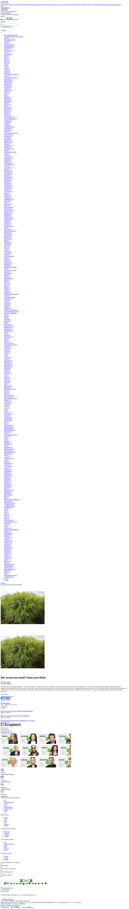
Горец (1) (7, 193)
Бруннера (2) (8, 172)
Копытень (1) (8, 212)
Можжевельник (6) (10, 39)
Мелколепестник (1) (10, 231)
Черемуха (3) (8, 412)
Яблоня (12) (7, 303)
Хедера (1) (7, 259)
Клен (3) (6, 103)
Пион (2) (6, 246)
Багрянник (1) (8, 360)
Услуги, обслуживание (7, 774)
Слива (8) (7, 300)
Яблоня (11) (7, 73)
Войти (3, 16)
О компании (4, 1)
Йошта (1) (7, 144)
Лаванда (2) (7, 221)
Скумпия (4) (8, 403)
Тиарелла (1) (8, 253)
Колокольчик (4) (9, 210)
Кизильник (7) (8, 101)
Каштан (6, 824)
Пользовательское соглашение (108, 4)
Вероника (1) (8, 476)
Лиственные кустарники (11, 74)
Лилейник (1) (8, 491)
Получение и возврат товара (51, 4)
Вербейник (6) (8, 177)
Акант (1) (7, 155)
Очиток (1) (7, 245)
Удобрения (7, 319)
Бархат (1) (7, 275)
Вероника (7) (8, 179)
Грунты (6, 314)
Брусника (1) (8, 136)
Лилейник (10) (8, 226)
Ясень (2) (7, 531)
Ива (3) (6, 281)
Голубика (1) (8, 137)
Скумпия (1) (8, 348)
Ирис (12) (7, 205)
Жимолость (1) (8, 141)
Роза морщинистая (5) (10, 118)
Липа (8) (6, 382)
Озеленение (7, 324)
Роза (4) (6, 250)
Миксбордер (8, 533)
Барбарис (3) (8, 362)
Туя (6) (6, 65)
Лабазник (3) (8, 220)
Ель (5, 800)
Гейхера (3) (7, 479)
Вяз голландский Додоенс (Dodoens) (17, 711)
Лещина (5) (7, 104)
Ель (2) (6, 446)
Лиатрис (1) (7, 224)
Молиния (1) (8, 232)
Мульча (6, 318)
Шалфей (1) (7, 264)
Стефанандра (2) (9, 126)
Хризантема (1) (8, 262)
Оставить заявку (5, 683)
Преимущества (24, 4)
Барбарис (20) (8, 540)
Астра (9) (7, 166)
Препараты (7, 321)
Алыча (6, 856)
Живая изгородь (9, 325)
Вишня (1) (7, 280)
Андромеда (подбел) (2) (11, 77)
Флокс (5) (7, 258)
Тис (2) (6, 354)
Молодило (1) (8, 431)
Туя (5, 805)
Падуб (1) (7, 112)
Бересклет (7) (8, 79)
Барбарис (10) (8, 327)
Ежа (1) (6, 202)
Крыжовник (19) (9, 149)
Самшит (6, 835)
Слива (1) (7, 405)
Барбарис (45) (8, 90)
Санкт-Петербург (11, 11)
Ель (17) (6, 376)
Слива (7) (7, 71)
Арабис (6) (7, 161)
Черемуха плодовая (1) (11, 310)
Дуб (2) (6, 66)
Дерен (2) (7, 92)
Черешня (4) (7, 299)
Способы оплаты (6, 781)
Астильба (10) (8, 466)
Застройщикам (5, 8)
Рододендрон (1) (9, 397)
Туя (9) (6, 356)
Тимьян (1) (7, 254)
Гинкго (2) (7, 277)
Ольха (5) (7, 284)
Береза (6, 817)
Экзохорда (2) (8, 130)
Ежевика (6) (7, 139)
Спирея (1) (7, 351)
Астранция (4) (8, 167)
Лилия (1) (7, 153)
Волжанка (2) (8, 180)
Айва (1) (6, 76)
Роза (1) (6, 433)
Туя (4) (6, 411)
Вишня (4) (7, 307)
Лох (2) (6, 106)
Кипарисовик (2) (9, 427)
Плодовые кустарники (11, 133)
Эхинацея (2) (8, 265)
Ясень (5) (7, 416)
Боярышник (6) (8, 81)
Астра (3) (7, 468)
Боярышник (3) (8, 365)
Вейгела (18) (8, 82)
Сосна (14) (7, 436)
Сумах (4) (7, 291)
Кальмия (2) (7, 98)
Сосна (6, 804)
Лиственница (8, 808)
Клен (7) (6, 58)
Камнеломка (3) (9, 207)
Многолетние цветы (10, 152)
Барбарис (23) (8, 419)
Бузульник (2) (8, 174)
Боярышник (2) (8, 278)
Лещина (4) (7, 381)
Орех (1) (6, 392)
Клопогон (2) (8, 209)
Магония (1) (7, 109)
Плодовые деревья (9, 297)
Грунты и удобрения (10, 313)
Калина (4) (7, 378)
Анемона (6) (8, 160)
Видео (79, 4)
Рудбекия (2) (8, 251)
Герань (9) (7, 190)
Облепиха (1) (8, 308)
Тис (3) (6, 52)
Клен (5, 850)
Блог (2, 6)
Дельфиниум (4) (9, 199)
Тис (5, 812)
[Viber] (7, 698)
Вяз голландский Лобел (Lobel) (15, 716)
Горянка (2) (7, 194)
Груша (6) (7, 305)
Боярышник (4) (8, 330)
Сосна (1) (7, 349)
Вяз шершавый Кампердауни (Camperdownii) (18, 720)
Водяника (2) (8, 85)
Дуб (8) (6, 269)
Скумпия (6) (8, 122)
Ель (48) (6, 38)
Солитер (6, 359)
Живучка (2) (7, 204)
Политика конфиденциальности (10, 905)
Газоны (6, 150)
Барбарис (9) (8, 469)
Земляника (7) (8, 142)
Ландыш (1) (7, 223)
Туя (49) (6, 43)
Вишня (6, 859)
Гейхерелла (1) (8, 186)
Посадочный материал (11, 35)
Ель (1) (6, 559)
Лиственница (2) (9, 46)
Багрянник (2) (8, 273)
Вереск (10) (7, 84)
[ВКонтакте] (2, 698)
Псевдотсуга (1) (9, 51)
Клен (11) (7, 379)
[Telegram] (4, 698)
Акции (6, 580)
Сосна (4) (7, 63)
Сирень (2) (7, 523)
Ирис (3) (6, 488)
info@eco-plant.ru (6, 13)
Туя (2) (6, 439)
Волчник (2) (7, 87)
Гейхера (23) (8, 185)
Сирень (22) (7, 120)
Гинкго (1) (7, 371)
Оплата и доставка (14, 4)
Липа (5, 821)
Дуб (5, 822)
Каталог (3, 21)
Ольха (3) (7, 390)
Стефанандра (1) (9, 458)
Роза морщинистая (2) (10, 344)
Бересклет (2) (8, 501)
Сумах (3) (7, 352)
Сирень (6, 836)
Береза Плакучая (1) (10, 270)
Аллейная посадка (9, 506)
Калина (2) (7, 335)
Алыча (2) (7, 302)
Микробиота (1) (9, 47)
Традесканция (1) (9, 256)
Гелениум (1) (8, 480)
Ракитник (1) (8, 115)
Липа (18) (7, 272)
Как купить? (4, 4)
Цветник (6, 461)
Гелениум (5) (8, 188)
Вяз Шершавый (5, 703)
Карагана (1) (8, 100)
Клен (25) (7, 283)
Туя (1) (6, 460)
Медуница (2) (8, 229)
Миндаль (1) (8, 111)
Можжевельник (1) (10, 452)
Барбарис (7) (8, 442)
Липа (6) (6, 60)
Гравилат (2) (8, 196)
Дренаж (6, 316)
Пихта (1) (7, 62)
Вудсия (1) (7, 182)
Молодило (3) (8, 234)
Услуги (6, 578)
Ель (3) (6, 332)
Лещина (6, 833)
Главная (3, 583)
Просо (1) (7, 248)
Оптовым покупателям (36, 4)
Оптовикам (4, 9)
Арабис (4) (7, 465)
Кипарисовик (8, 807)
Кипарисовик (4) (9, 44)
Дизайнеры (95, 4)
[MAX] (9, 698)
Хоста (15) (7, 261)
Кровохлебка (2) (9, 218)
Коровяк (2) (7, 215)
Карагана (7, 831)
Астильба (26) (8, 163)
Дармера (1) (7, 197)
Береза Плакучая (9, 844)
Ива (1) (6, 95)
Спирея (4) (7, 125)
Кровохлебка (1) (9, 490)
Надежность (4, 796)
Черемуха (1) (8, 528)
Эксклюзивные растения (11, 311)
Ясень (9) (7, 295)
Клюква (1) (7, 147)
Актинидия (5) (8, 134)
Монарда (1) (7, 237)
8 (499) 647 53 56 (7, 26)
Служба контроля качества (69, 4)
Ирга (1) (6, 93)
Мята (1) (6, 240)
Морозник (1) (8, 239)
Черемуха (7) (8, 292)
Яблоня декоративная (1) (11, 529)
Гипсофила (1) (8, 191)
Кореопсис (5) (8, 213)
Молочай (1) (8, 235)
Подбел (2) (7, 114)
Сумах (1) (7, 408)
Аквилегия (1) (8, 463)
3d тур (119, 4)
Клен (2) (6, 338)
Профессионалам (86, 4)
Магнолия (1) (8, 386)
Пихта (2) (7, 49)
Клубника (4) (8, 145)
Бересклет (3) (8, 329)
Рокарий (6, 441)
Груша (6, 825)
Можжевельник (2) (10, 389)
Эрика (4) (7, 131)
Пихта (6, 810)
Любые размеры (5, 789)
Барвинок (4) (8, 171)
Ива (5, 847)
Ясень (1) (7, 68)
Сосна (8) (7, 457)
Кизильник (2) (8, 337)
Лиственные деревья (10, 267)
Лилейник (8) (8, 567)
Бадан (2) (7, 169)
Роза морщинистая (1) (10, 398)
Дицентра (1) (8, 373)
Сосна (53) (7, 41)
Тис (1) (6, 409)
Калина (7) (7, 96)
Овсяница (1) (8, 243)
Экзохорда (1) (8, 357)
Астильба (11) (8, 537)
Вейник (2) (7, 175)
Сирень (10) (7, 401)
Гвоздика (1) (8, 477)
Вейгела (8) (7, 368)
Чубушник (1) (8, 128)
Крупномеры (8, 54)
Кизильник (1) (8, 425)
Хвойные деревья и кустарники (13, 36)
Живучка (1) (7, 487)
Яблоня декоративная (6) (11, 294)
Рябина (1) (7, 288)
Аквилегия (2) (8, 156)
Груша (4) (7, 69)
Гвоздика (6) (8, 183)
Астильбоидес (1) (9, 164)
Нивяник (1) (8, 242)
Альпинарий (8, 417)
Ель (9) (6, 57)
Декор (6, 322)
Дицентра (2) (8, 201)
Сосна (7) (7, 406)
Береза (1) (7, 55)
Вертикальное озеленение (12, 499)
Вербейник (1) (8, 474)
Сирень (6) (7, 346)
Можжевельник (9, 802)
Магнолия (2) (8, 107)
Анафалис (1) (8, 158)
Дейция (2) (7, 88)
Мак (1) (6, 228)
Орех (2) (6, 286)
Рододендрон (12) (9, 117)
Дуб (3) (6, 374)
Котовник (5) (8, 216)
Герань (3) (7, 482)
